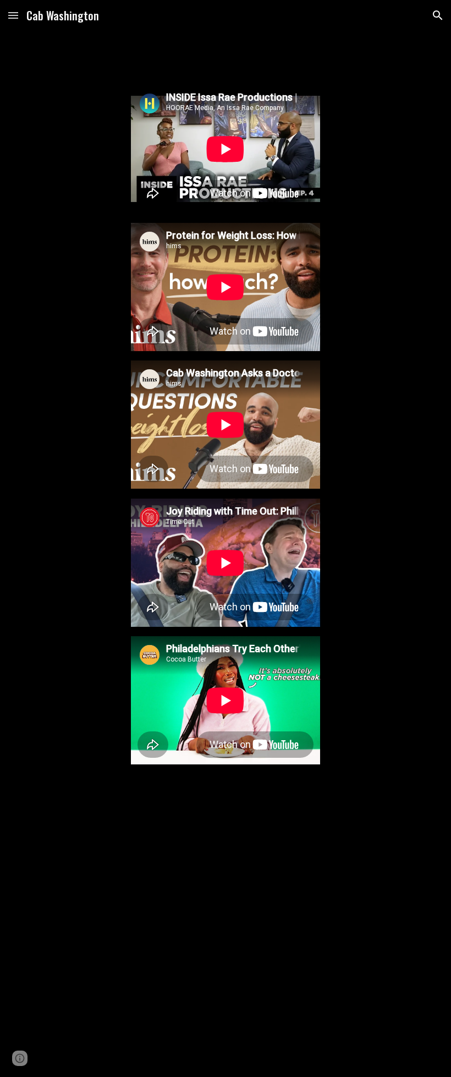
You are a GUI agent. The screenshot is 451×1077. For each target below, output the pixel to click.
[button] (13, 15)
